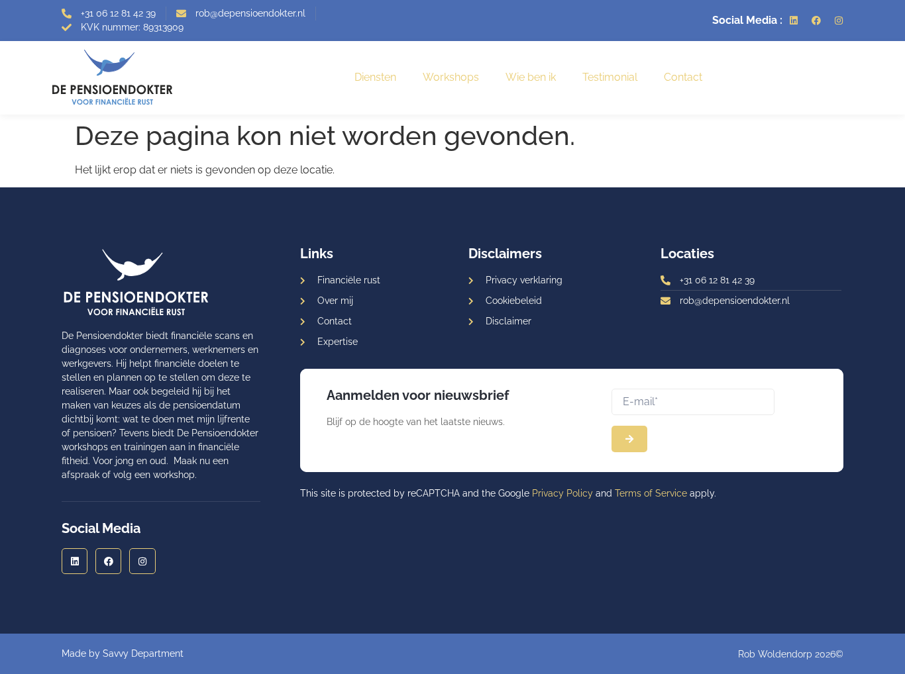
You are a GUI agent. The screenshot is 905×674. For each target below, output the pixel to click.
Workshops (451, 77)
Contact (683, 77)
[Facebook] (816, 20)
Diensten (375, 77)
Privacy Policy (562, 493)
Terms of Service (651, 493)
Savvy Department (143, 653)
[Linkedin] (793, 20)
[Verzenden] (629, 439)
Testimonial (609, 77)
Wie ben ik (531, 77)
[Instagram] (838, 20)
